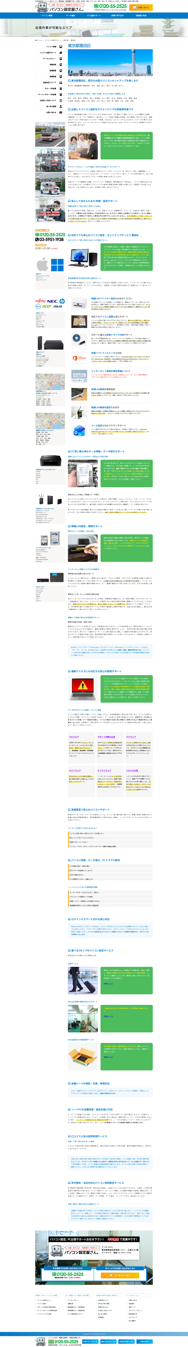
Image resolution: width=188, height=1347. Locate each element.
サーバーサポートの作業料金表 (47, 1310)
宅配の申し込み (103, 1307)
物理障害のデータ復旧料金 (76, 1310)
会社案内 (131, 1304)
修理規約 (101, 1317)
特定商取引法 (133, 1314)
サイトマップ (133, 1317)
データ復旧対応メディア (75, 1314)
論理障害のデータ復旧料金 (76, 1307)
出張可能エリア (103, 1300)
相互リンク (132, 1307)
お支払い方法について (105, 1310)
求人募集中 (132, 1321)
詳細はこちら (108, 983)
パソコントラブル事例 (44, 1314)
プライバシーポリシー (136, 1310)
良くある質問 (102, 1314)
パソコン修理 (41, 1304)
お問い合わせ (133, 1300)
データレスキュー (73, 1300)
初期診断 (70, 1304)
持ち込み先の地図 (103, 1304)
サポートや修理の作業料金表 (46, 1307)
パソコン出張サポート (44, 1300)
